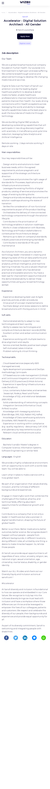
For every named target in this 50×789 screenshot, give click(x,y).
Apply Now (25, 36)
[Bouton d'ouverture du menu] (3, 2)
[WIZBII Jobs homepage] (25, 3)
